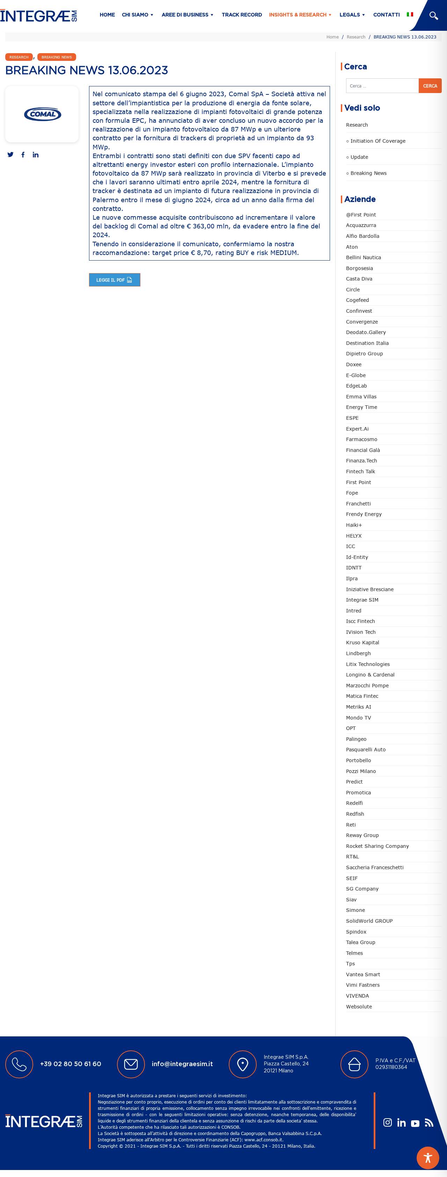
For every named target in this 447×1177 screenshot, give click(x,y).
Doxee (353, 364)
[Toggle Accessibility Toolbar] (428, 1158)
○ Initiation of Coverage (375, 141)
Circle (353, 289)
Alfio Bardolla (362, 236)
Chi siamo (135, 15)
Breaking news (57, 57)
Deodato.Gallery (366, 332)
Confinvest (359, 311)
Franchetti (358, 503)
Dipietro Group (364, 353)
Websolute (359, 1006)
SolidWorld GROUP (369, 921)
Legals (350, 15)
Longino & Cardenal (370, 675)
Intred (353, 611)
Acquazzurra (361, 225)
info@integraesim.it (182, 1064)
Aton (352, 247)
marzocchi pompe (367, 685)
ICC (350, 546)
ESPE (352, 418)
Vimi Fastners (363, 985)
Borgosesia (359, 268)
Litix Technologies (368, 664)
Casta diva (359, 279)
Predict (354, 782)
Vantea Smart (363, 974)
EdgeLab (356, 386)
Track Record (242, 15)
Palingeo (356, 739)
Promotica (358, 792)
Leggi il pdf (111, 279)
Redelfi (354, 803)
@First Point (361, 215)
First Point (358, 482)
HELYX (354, 536)
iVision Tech (361, 632)
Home (107, 15)
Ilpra (352, 578)
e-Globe (356, 375)
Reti (351, 825)
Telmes (354, 953)
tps (350, 963)
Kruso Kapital (362, 642)
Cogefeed (357, 300)
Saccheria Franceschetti (375, 867)
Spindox (356, 932)
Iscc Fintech (360, 621)
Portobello (358, 760)
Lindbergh (358, 653)
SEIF (352, 878)
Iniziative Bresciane (370, 589)
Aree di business (185, 15)
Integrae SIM (362, 600)
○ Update (357, 157)
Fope (352, 493)
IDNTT (354, 567)
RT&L (352, 856)
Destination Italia (367, 343)
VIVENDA (357, 996)
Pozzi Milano (361, 771)
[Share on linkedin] (35, 155)
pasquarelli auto (366, 749)
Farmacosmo (362, 439)
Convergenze (362, 322)
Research (356, 36)
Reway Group (362, 835)
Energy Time (361, 407)
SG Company (362, 889)
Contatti (386, 15)
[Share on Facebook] (23, 155)
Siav (351, 899)
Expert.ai (357, 429)
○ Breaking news (366, 173)
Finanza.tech (361, 460)
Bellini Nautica (363, 257)
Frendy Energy (364, 514)
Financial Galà (363, 450)
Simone (355, 910)
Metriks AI (358, 707)
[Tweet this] (10, 155)
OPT (351, 728)
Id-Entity (357, 557)
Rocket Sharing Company (377, 846)
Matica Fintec (362, 696)
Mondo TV (358, 718)
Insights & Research (298, 15)
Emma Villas (361, 396)
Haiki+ (354, 525)
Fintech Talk (360, 471)
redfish (355, 814)
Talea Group (360, 942)
